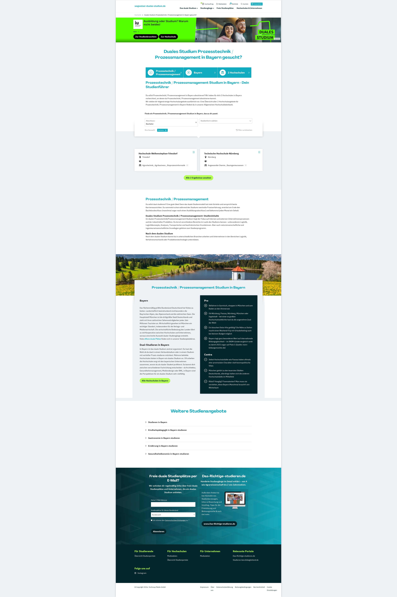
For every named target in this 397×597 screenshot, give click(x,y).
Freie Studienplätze (225, 8)
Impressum (204, 587)
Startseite (138, 15)
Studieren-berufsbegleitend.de (245, 560)
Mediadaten (172, 556)
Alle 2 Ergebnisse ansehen (198, 177)
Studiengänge (206, 8)
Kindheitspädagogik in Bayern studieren (167, 430)
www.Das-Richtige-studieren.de (219, 523)
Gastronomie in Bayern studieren (164, 438)
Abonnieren (158, 531)
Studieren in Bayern (157, 422)
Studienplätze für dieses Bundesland (164, 510)
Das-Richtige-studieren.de (244, 556)
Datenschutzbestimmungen (175, 520)
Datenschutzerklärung (224, 587)
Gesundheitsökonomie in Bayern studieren (168, 453)
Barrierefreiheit (259, 587)
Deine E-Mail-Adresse (159, 500)
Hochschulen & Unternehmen (249, 8)
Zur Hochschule (168, 36)
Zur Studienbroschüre (145, 36)
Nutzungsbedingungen (243, 587)
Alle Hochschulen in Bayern (155, 380)
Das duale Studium (188, 8)
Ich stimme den (171, 520)
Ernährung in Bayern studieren (163, 445)
